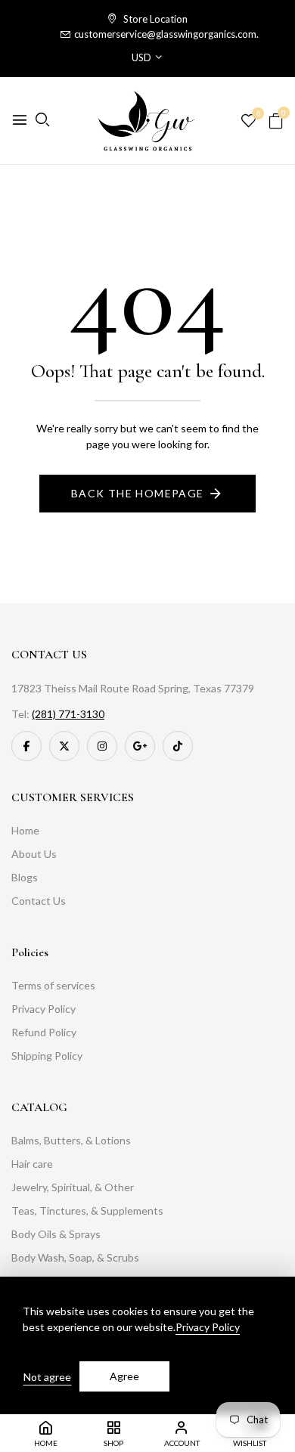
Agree (124, 1376)
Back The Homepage (137, 493)
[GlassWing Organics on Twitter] (64, 746)
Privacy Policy (207, 1326)
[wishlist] (248, 121)
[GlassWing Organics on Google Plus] (140, 746)
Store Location (154, 19)
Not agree (47, 1376)
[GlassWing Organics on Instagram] (102, 746)
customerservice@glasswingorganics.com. (166, 34)
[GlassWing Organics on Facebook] (26, 746)
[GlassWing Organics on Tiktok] (178, 746)
